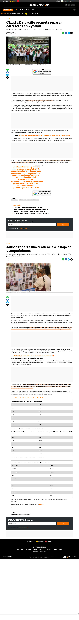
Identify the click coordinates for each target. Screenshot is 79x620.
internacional (28, 549)
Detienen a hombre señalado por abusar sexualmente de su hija (29, 211)
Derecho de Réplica (39, 557)
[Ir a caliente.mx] (58, 0)
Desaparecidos (27, 514)
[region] (39, 617)
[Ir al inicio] (17, 5)
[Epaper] (64, 0)
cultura (55, 549)
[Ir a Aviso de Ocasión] (31, 540)
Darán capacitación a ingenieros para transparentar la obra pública (31, 209)
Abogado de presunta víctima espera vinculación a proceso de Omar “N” (34, 355)
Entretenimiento (48, 549)
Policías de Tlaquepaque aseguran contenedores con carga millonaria (31, 213)
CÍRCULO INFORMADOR (33, 13)
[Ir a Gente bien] (48, 540)
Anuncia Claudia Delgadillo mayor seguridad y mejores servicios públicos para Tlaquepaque (44, 135)
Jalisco (16, 9)
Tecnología (41, 549)
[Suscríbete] (72, 0)
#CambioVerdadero (31, 175)
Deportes (35, 549)
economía (60, 549)
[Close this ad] (78, 614)
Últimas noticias (8, 9)
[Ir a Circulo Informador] (12, 0)
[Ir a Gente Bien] (19, 0)
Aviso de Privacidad (33, 557)
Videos (27, 9)
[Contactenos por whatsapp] (74, 4)
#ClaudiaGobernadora (27, 181)
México (21, 9)
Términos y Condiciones (23, 228)
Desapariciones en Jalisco (16, 514)
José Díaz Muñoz (11, 32)
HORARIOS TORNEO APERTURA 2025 (15, 13)
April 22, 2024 (33, 187)
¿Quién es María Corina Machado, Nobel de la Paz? (28, 397)
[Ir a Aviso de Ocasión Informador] (5, 0)
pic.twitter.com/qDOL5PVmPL (25, 183)
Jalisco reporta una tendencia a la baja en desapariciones (28, 207)
